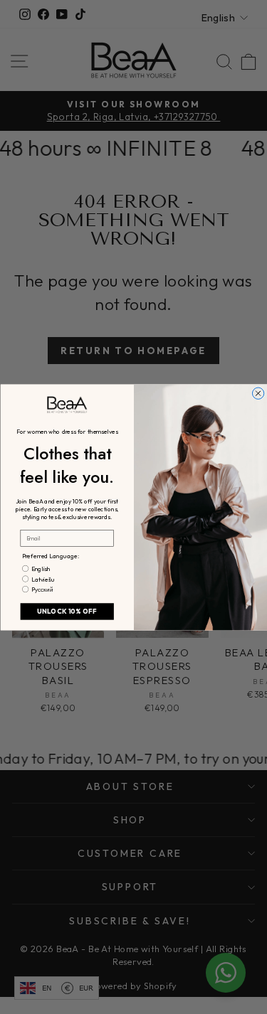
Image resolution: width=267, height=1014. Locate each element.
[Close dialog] (257, 392)
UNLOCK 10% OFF (67, 611)
